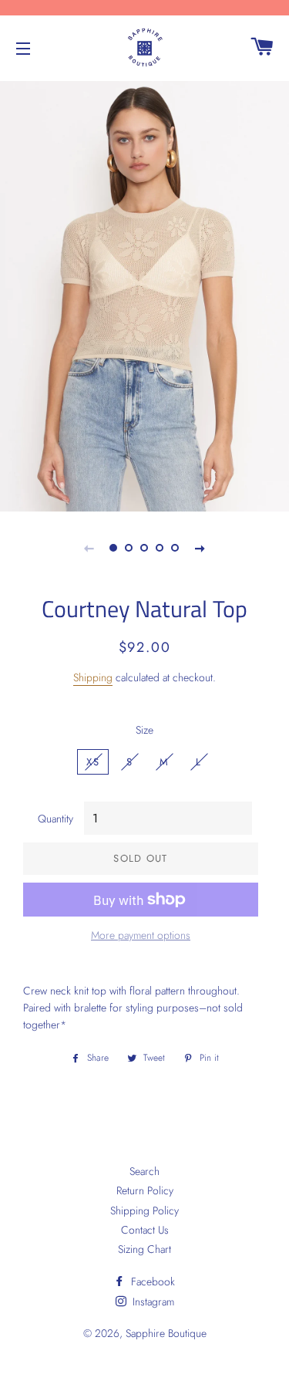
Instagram (151, 1301)
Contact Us (145, 1229)
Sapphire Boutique (166, 1333)
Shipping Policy (144, 1210)
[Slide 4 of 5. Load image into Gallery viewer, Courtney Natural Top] (160, 547)
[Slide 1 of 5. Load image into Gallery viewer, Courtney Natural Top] (114, 547)
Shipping (93, 677)
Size (144, 730)
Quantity (55, 818)
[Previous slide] (89, 548)
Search (144, 1171)
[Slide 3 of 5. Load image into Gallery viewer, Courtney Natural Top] (145, 547)
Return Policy (144, 1190)
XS (92, 762)
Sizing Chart (144, 1249)
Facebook (151, 1281)
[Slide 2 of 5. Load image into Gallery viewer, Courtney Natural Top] (129, 547)
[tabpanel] (144, 294)
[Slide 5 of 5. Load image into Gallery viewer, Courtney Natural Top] (175, 547)
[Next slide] (200, 548)
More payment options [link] (140, 935)
